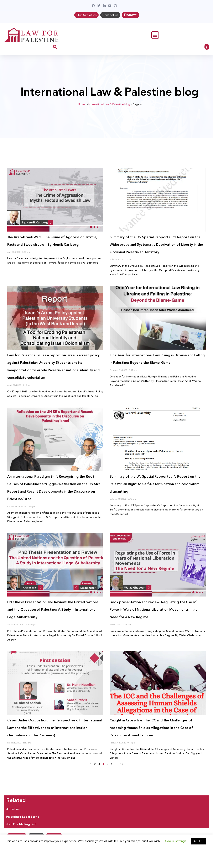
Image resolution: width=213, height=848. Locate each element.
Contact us (110, 15)
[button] (155, 35)
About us (13, 809)
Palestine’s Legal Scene (22, 816)
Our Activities (86, 15)
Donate (130, 15)
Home (81, 104)
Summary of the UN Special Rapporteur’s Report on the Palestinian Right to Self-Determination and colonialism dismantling (155, 483)
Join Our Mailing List (21, 824)
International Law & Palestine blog (109, 104)
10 (121, 764)
